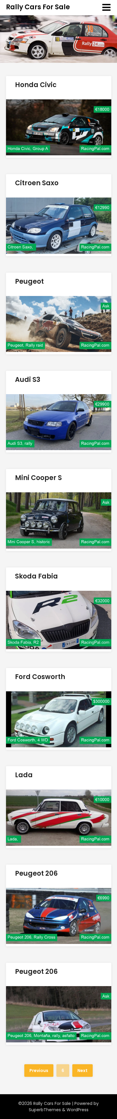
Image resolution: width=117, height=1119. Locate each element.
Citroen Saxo (36, 183)
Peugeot (29, 281)
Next (82, 1071)
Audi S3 (27, 379)
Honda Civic (36, 84)
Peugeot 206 (36, 873)
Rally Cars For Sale (38, 7)
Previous (38, 1071)
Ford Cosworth (40, 676)
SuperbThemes (45, 1110)
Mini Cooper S (38, 477)
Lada (24, 775)
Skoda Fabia (36, 576)
